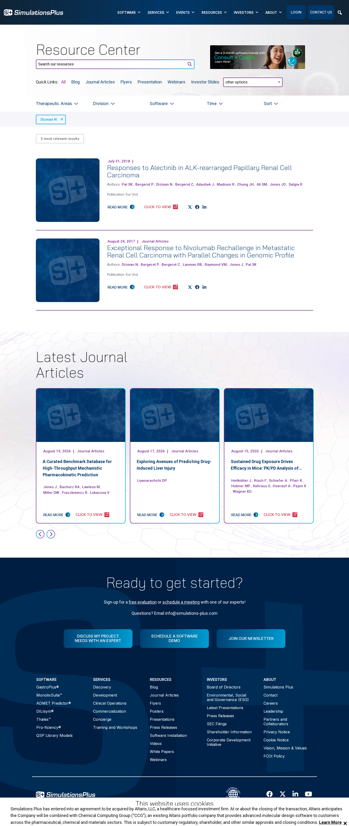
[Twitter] (190, 207)
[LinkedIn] (205, 207)
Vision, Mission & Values (285, 748)
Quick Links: (47, 81)
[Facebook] (197, 207)
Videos (156, 743)
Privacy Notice (277, 732)
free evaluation (143, 602)
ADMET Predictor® (53, 703)
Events (183, 12)
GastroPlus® (47, 687)
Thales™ (43, 719)
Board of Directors (224, 687)
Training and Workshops (115, 727)
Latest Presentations (225, 707)
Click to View (157, 207)
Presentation (150, 81)
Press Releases (163, 727)
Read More (118, 207)
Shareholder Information (229, 732)
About (271, 12)
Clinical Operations (110, 703)
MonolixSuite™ (49, 695)
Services (156, 12)
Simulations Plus (278, 687)
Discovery (102, 687)
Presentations (162, 719)
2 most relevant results (60, 139)
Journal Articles (100, 81)
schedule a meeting (181, 602)
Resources (212, 12)
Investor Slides (205, 81)
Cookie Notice (276, 740)
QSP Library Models (54, 735)
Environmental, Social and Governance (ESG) (228, 697)
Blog (75, 81)
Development (105, 695)
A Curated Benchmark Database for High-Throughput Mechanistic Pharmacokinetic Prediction (77, 468)
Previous (40, 534)
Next (51, 534)
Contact (271, 695)
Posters (157, 711)
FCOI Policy (274, 756)
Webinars (176, 81)
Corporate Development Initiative (228, 742)
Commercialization (109, 711)
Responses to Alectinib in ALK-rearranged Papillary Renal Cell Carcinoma (199, 171)
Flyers (126, 81)
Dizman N (49, 119)
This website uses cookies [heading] (175, 803)
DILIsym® (45, 711)
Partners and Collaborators (276, 721)
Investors (244, 12)
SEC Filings (217, 723)
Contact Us (321, 12)
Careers (271, 703)
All (63, 81)
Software (126, 12)
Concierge (102, 719)
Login (296, 12)
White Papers (162, 751)
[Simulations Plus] (33, 11)
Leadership (273, 711)
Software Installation (168, 735)
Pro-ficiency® (48, 727)
